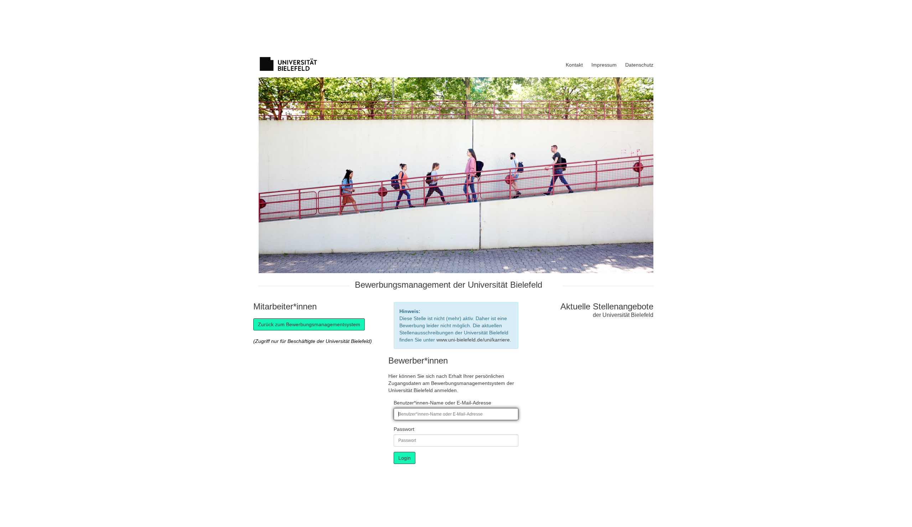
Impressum (604, 65)
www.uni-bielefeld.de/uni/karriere (473, 340)
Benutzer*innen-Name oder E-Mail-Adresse (442, 403)
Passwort (404, 429)
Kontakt (574, 65)
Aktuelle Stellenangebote (606, 306)
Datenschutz (639, 65)
